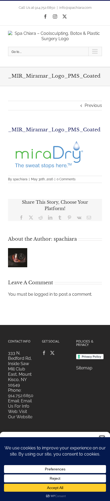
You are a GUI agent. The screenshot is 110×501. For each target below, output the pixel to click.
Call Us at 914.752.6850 (37, 8)
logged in (43, 294)
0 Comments (66, 179)
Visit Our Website (20, 414)
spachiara (20, 179)
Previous (93, 105)
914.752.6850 (20, 395)
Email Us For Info (20, 403)
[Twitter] (52, 353)
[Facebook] (44, 353)
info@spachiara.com (75, 8)
